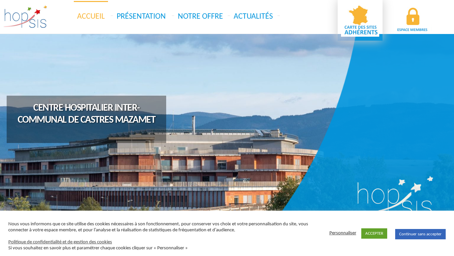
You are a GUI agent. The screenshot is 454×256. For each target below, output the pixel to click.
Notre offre (200, 17)
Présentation (141, 17)
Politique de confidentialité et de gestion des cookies (60, 242)
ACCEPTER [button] (374, 233)
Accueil (91, 17)
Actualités (253, 17)
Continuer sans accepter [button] (420, 234)
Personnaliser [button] (342, 233)
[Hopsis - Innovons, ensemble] (25, 17)
